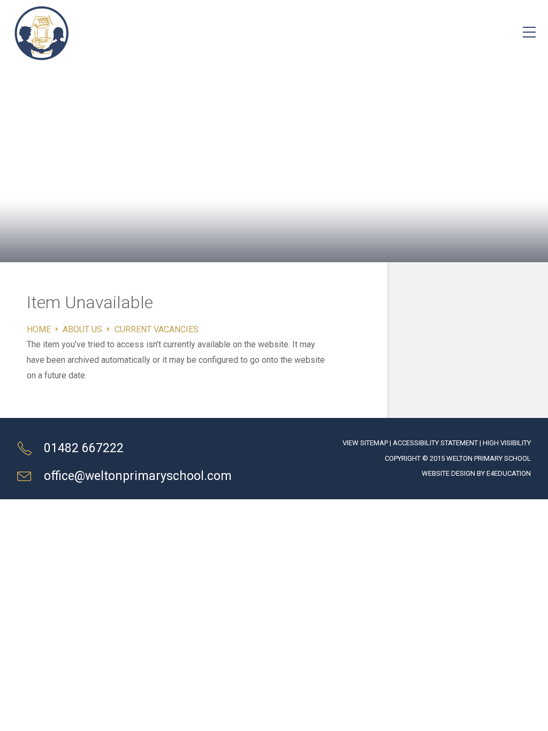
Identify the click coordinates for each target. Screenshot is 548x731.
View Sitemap (365, 443)
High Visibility (507, 443)
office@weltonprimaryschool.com (138, 476)
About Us (82, 329)
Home (39, 329)
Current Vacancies (157, 329)
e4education (508, 473)
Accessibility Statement (435, 443)
